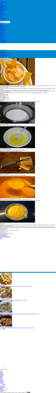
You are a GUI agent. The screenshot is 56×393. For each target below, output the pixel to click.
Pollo (1, 371)
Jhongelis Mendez (4, 55)
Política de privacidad (3, 387)
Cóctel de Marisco (3, 235)
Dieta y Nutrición (3, 6)
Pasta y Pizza (2, 14)
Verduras (1, 19)
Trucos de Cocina (3, 18)
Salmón (1, 381)
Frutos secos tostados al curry (5, 236)
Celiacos (1, 4)
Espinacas (1, 380)
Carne (1, 3)
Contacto (1, 391)
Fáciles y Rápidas (3, 8)
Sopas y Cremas (3, 17)
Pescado (1, 15)
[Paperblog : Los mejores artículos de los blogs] (2, 329)
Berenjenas (2, 379)
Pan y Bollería (2, 13)
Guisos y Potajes (3, 9)
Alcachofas (2, 375)
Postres (1, 16)
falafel (46, 92)
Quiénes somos (2, 386)
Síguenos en (2, 383)
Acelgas (1, 374)
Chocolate (2, 373)
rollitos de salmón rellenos (35, 92)
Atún (1, 378)
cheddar (7, 227)
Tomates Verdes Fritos (4, 234)
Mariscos (1, 11)
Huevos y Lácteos (3, 39)
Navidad (1, 12)
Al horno (1, 1)
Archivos (1, 389)
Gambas (1, 377)
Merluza (1, 372)
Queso (1, 238)
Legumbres (2, 10)
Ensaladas (1, 7)
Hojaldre (1, 376)
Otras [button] (1, 31)
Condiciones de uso (3, 390)
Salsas (1, 16)
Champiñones (2, 382)
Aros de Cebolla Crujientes (4, 237)
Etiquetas (1, 371)
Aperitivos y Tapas (3, 2)
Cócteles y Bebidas (3, 5)
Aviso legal (2, 386)
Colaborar (1, 388)
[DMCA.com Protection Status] (27, 392)
